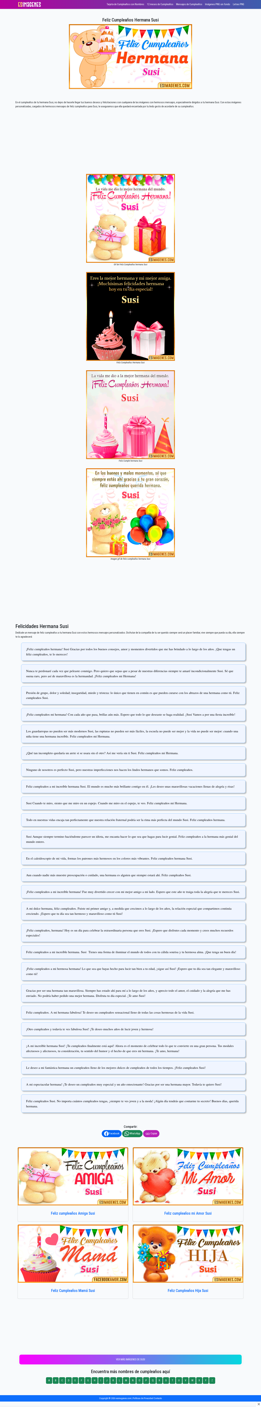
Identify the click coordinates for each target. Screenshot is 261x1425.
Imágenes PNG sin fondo (217, 4)
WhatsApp (134, 1133)
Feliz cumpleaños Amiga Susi (73, 1213)
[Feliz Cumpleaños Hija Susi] (188, 1254)
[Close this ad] (258, 1404)
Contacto (158, 1398)
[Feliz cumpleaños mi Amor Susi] (188, 1176)
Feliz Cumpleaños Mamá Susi (73, 1290)
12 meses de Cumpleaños (160, 4)
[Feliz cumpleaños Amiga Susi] (73, 1176)
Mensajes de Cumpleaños (189, 4)
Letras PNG (238, 4)
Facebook (114, 1133)
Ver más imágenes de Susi (130, 1359)
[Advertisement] (130, 148)
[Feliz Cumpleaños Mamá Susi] (73, 1254)
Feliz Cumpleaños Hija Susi (188, 1290)
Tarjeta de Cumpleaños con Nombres (125, 4)
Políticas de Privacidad (143, 1398)
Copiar (153, 1133)
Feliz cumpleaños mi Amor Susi (188, 1213)
